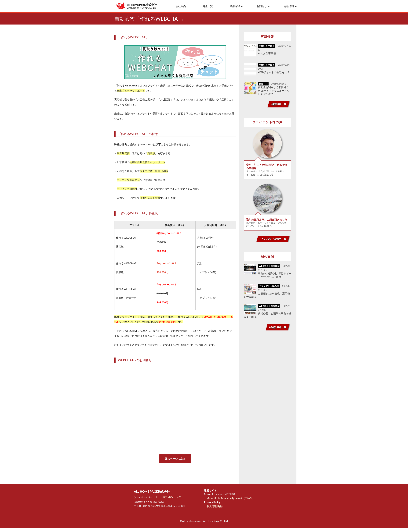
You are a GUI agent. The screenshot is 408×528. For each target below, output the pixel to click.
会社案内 (181, 6)
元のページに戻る (175, 458)
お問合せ (262, 6)
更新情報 (289, 6)
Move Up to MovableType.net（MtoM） (231, 498)
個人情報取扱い (215, 506)
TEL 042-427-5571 (169, 497)
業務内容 (235, 6)
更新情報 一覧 (279, 104)
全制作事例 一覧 (278, 327)
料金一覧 (208, 6)
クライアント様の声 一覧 (273, 238)
